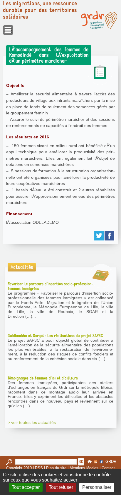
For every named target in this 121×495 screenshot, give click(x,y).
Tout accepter (26, 487)
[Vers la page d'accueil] (99, 20)
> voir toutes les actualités (32, 422)
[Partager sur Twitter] (99, 236)
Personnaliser (96, 487)
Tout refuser (61, 487)
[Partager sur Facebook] (110, 236)
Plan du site (56, 468)
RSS (39, 468)
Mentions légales (84, 468)
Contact (108, 468)
